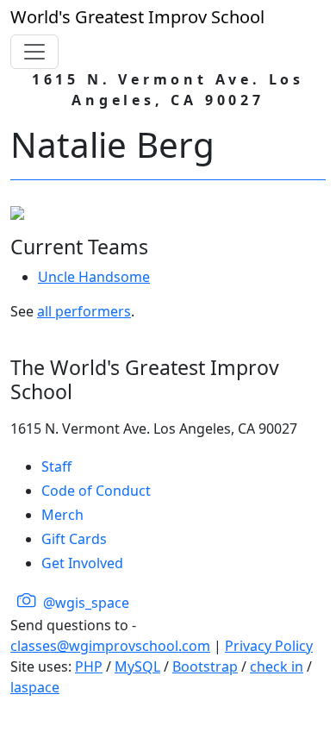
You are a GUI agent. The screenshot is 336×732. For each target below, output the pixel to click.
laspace (34, 687)
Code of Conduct (96, 490)
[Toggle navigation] (34, 51)
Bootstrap (205, 666)
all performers (84, 311)
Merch (62, 514)
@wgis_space (84, 602)
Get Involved (82, 563)
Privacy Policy (269, 645)
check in (276, 666)
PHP (89, 666)
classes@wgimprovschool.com (110, 645)
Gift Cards (74, 538)
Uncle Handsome (94, 276)
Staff (56, 466)
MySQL (137, 666)
